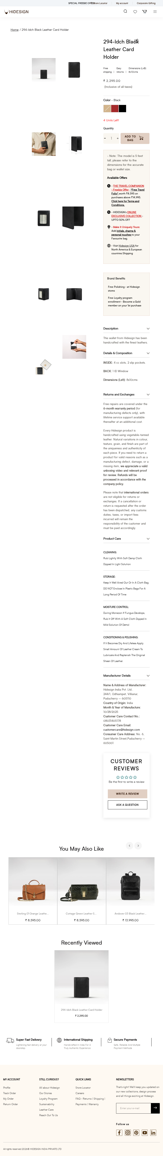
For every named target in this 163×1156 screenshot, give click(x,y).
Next (138, 846)
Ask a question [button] (127, 805)
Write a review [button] (127, 794)
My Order (8, 1098)
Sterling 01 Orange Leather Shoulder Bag (40, 913)
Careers (80, 1093)
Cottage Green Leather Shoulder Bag (87, 913)
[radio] (107, 108)
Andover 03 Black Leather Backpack (135, 913)
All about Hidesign (49, 1087)
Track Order (9, 1093)
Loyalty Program (48, 1098)
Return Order (10, 1104)
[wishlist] (135, 12)
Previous (130, 846)
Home (14, 29)
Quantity (108, 128)
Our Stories (45, 1093)
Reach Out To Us (48, 1115)
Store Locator (83, 1087)
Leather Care (46, 1110)
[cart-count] (144, 11)
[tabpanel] (32, 891)
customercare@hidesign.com (121, 730)
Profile (6, 1087)
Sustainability (46, 1104)
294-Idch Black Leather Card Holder (45, 29)
